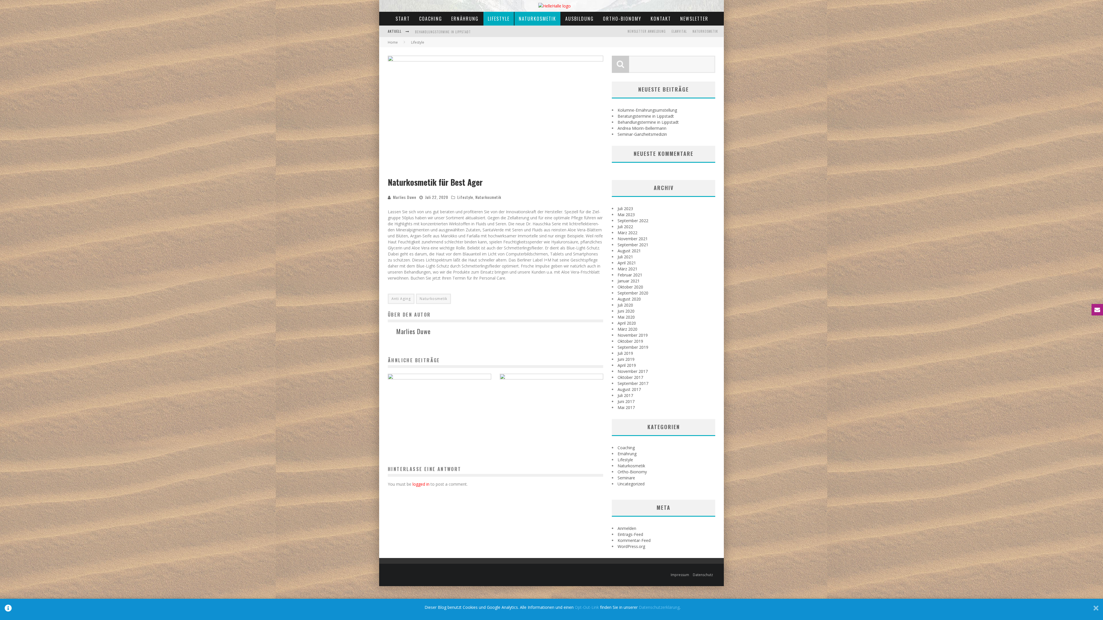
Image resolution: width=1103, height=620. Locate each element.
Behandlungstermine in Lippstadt (648, 122)
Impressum (680, 574)
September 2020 (633, 293)
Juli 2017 (625, 395)
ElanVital (679, 31)
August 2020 (629, 299)
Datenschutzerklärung (659, 607)
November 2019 (633, 335)
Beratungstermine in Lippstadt (646, 116)
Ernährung (465, 18)
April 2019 (627, 365)
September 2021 (633, 244)
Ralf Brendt (536, 434)
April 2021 (627, 263)
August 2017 (629, 389)
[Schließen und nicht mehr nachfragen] (1096, 609)
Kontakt (661, 18)
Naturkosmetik (537, 18)
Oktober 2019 (630, 341)
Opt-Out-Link (587, 607)
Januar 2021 (629, 281)
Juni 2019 (626, 359)
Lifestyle (499, 18)
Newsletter (694, 18)
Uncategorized (631, 484)
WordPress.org (631, 546)
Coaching (430, 18)
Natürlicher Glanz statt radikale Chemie (439, 425)
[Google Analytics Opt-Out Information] (8, 609)
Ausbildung (579, 18)
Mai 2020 (626, 317)
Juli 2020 (625, 305)
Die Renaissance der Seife (551, 425)
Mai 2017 (626, 407)
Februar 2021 (630, 275)
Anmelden (627, 528)
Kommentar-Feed (634, 540)
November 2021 (633, 238)
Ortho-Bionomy (622, 18)
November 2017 (633, 371)
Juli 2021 (625, 256)
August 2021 (629, 250)
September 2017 (633, 383)
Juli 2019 (625, 353)
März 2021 (627, 269)
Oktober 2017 (630, 377)
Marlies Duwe (404, 197)
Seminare (626, 477)
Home (393, 42)
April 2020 (627, 323)
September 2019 (633, 347)
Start (403, 18)
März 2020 (627, 329)
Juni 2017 (626, 401)
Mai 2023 (626, 214)
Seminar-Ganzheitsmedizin (642, 134)
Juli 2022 (625, 226)
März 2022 (627, 232)
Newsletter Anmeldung (647, 31)
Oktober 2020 (630, 287)
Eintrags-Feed (630, 534)
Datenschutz (703, 574)
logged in (420, 484)
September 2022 (633, 220)
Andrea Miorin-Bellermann (436, 36)
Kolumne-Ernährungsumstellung (647, 110)
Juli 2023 (625, 208)
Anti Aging (401, 298)
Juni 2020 (626, 311)
